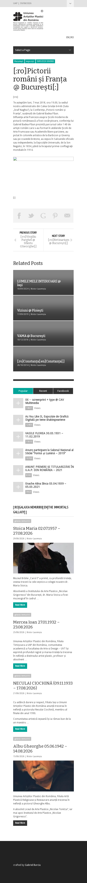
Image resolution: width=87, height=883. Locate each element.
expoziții (30, 61)
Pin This (55, 216)
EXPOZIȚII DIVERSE (45, 61)
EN (67, 37)
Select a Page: (70, 3)
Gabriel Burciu (33, 865)
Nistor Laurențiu (34, 538)
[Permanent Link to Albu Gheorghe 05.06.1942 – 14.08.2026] (43, 776)
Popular (23, 390)
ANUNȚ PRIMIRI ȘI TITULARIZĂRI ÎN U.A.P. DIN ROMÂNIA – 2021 (49, 468)
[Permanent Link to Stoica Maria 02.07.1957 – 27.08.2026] (43, 558)
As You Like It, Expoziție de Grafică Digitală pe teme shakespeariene (47, 418)
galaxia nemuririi (22, 521)
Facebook (63, 390)
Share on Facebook (19, 216)
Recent (43, 390)
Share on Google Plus (43, 216)
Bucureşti (18, 61)
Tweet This (31, 216)
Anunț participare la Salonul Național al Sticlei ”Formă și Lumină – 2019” (49, 451)
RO (72, 37)
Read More (20, 605)
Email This (67, 216)
